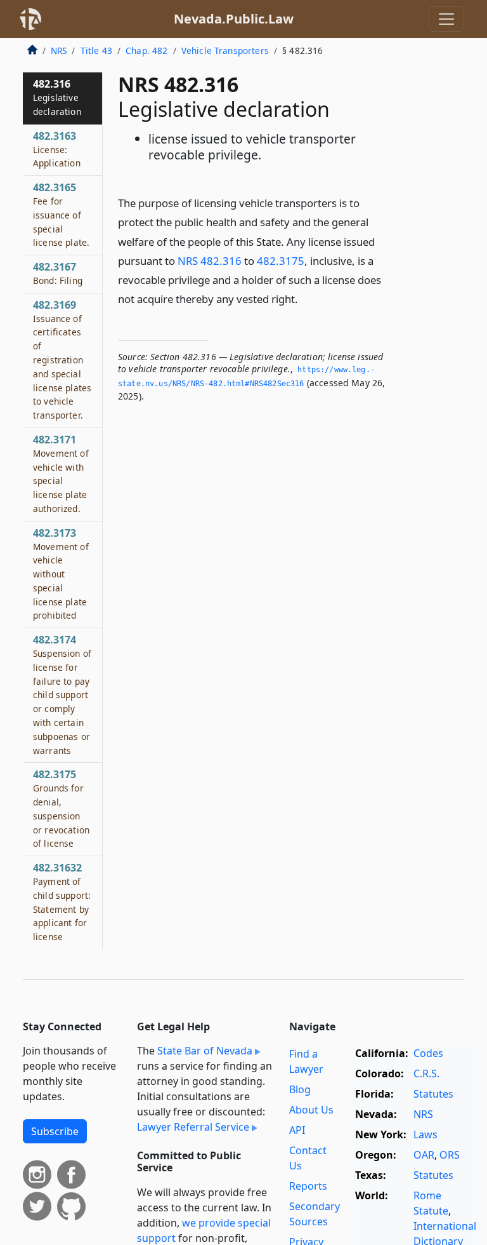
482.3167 (57, 273)
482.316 (57, 97)
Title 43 (96, 50)
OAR (423, 1155)
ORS (449, 1155)
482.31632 (62, 902)
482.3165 (61, 214)
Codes (428, 1053)
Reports (308, 1186)
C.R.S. (426, 1073)
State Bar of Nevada (204, 1051)
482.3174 (62, 694)
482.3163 (57, 149)
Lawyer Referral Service (193, 1127)
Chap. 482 (146, 50)
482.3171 (61, 474)
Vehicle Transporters (225, 50)
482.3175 (280, 260)
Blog (300, 1089)
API (297, 1130)
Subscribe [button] (55, 1131)
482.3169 (62, 359)
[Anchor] (305, 298)
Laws (425, 1134)
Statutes (433, 1094)
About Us (311, 1110)
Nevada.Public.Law (234, 18)
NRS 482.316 (210, 260)
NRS (59, 50)
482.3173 (61, 574)
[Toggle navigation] (446, 19)
